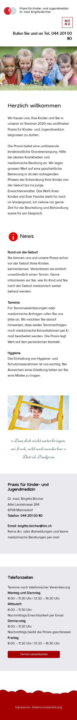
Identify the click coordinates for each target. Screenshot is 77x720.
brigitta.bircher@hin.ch (35, 526)
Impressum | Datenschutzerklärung (38, 707)
